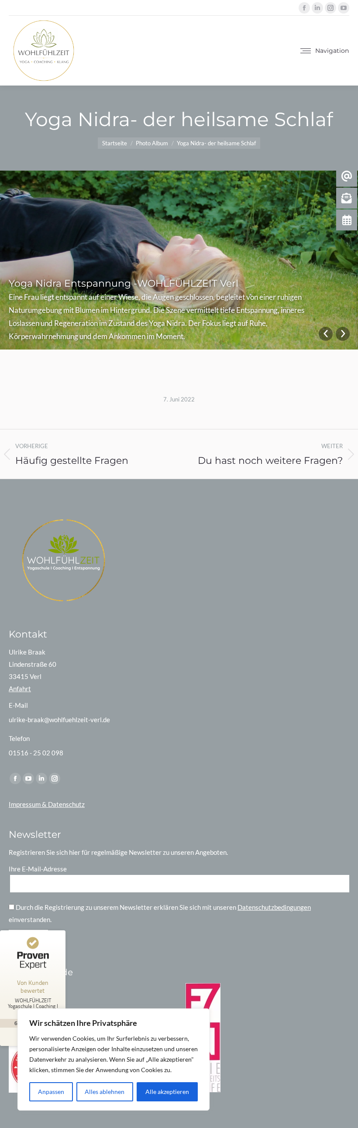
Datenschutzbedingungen (274, 907)
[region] (113, 1059)
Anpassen (51, 1091)
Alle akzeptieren (167, 1091)
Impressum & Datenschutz (47, 804)
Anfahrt (20, 689)
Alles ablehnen (104, 1091)
